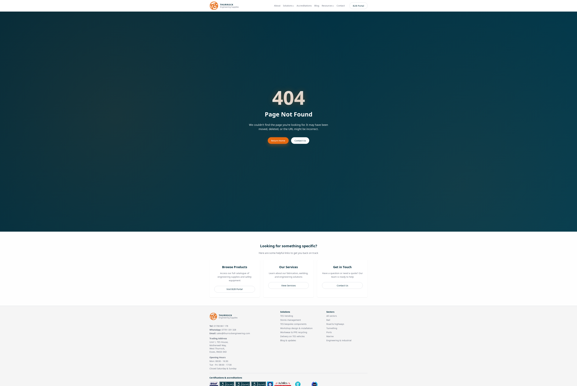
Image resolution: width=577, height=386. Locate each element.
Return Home (278, 140)
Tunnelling (331, 328)
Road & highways (335, 324)
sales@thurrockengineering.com (233, 333)
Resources (328, 6)
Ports (329, 332)
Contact (341, 6)
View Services (288, 285)
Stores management (290, 320)
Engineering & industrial (338, 340)
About (277, 6)
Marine (330, 336)
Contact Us (300, 140)
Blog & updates (288, 340)
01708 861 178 (221, 326)
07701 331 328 (229, 329)
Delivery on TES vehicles (292, 336)
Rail (328, 320)
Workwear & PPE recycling (293, 332)
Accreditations (304, 6)
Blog (316, 6)
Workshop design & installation (296, 328)
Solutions (288, 6)
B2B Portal (358, 5)
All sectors (331, 315)
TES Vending (286, 315)
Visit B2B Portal (234, 289)
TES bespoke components (293, 324)
